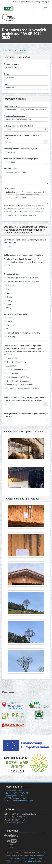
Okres (6, 74)
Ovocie (9, 318)
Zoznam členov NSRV (13, 791)
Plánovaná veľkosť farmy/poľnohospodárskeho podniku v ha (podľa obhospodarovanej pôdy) (25, 398)
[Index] (26, 9)
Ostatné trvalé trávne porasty (18, 381)
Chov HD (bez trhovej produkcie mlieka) (23, 282)
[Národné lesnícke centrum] (39, 715)
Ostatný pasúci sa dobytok (17, 362)
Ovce (8, 289)
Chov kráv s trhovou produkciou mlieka (22, 388)
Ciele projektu (10, 188)
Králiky (9, 301)
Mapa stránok (33, 861)
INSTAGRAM (11, 845)
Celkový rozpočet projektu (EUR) (18, 126)
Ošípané (10, 285)
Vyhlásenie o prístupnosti (16, 861)
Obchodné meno (11, 64)
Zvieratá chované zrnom (16, 369)
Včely (8, 308)
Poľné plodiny (12, 358)
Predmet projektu (11, 168)
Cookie (43, 861)
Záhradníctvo (11, 366)
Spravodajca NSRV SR (14, 796)
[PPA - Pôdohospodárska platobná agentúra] (39, 704)
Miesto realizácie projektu (15, 116)
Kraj (6, 84)
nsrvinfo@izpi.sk (16, 823)
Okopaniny (10, 325)
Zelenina (9, 321)
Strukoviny (10, 337)
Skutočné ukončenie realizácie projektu (21, 158)
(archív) (22, 798)
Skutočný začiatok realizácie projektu (20, 149)
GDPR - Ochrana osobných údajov (18, 801)
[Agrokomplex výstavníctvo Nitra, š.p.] (13, 723)
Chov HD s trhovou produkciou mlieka (22, 278)
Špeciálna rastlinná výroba (15, 314)
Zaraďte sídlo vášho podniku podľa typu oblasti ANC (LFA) (25, 241)
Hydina (9, 297)
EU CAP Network (11, 798)
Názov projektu (10, 106)
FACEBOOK (11, 835)
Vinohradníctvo (12, 373)
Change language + (42, 2)
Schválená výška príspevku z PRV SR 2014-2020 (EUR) (25, 137)
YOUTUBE (11, 840)
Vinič (8, 329)
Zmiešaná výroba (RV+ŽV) (17, 377)
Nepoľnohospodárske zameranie (19, 385)
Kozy (8, 293)
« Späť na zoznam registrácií (14, 50)
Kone (8, 304)
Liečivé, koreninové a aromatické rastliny (23, 333)
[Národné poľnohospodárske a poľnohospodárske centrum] (13, 714)
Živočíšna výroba (11, 274)
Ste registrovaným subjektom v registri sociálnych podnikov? (26, 415)
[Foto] (26, 605)
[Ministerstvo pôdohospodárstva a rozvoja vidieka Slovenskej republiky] (13, 704)
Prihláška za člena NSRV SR (16, 793)
